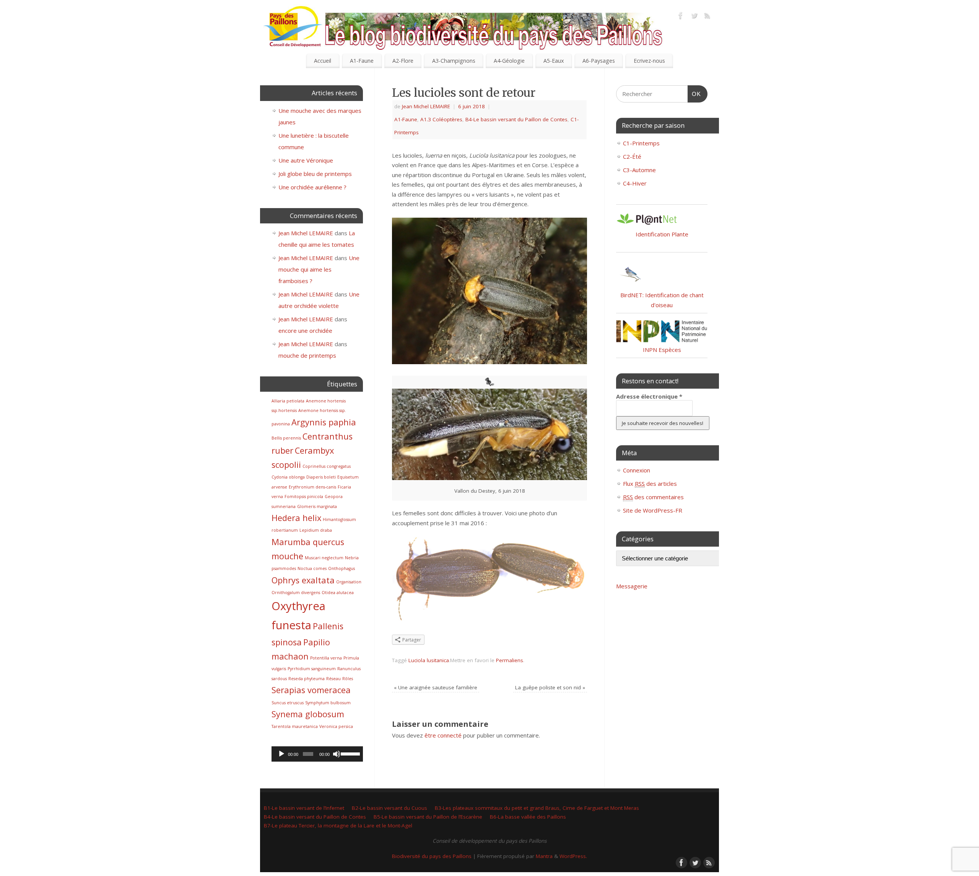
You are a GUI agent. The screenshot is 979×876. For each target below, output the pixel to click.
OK (694, 94)
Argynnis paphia (323, 422)
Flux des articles (650, 483)
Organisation (348, 582)
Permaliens (509, 660)
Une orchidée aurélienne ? (312, 187)
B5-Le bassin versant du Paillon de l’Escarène (428, 816)
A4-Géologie (509, 60)
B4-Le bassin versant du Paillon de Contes (516, 119)
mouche (287, 556)
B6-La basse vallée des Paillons (528, 816)
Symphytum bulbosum (328, 702)
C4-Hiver (635, 183)
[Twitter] (694, 17)
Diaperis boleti (321, 477)
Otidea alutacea (338, 592)
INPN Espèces (662, 349)
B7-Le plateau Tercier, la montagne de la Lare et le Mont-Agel (338, 825)
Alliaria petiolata (288, 401)
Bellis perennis (286, 438)
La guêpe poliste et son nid (550, 687)
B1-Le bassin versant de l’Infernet (304, 807)
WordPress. (573, 856)
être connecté (443, 735)
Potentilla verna (326, 658)
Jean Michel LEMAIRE (426, 106)
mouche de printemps (307, 355)
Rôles (347, 678)
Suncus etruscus (288, 702)
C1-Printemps (641, 143)
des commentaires (653, 497)
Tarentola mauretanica (295, 726)
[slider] (350, 753)
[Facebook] (680, 17)
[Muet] (336, 754)
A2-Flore (402, 60)
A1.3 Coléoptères (441, 119)
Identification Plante (662, 234)
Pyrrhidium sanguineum (312, 668)
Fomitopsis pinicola (304, 496)
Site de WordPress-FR (652, 510)
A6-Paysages (598, 60)
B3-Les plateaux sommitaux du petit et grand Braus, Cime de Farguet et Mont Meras (537, 807)
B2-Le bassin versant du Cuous (389, 807)
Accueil (322, 60)
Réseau (333, 678)
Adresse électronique (649, 396)
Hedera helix (296, 517)
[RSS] (707, 17)
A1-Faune (362, 60)
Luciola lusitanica (428, 660)
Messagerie (631, 586)
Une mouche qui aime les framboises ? (318, 269)
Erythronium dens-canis (312, 487)
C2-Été (632, 156)
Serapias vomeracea (311, 689)
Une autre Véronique (305, 160)
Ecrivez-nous (649, 60)
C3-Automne (639, 170)
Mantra (544, 856)
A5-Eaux (553, 60)
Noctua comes (312, 568)
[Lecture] (281, 754)
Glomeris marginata (317, 506)
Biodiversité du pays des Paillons (432, 856)
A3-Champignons (453, 60)
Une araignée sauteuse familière (435, 687)
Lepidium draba (315, 530)
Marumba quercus (308, 541)
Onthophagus (341, 568)
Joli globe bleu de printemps (315, 173)
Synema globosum (308, 714)
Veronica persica (336, 726)
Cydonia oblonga (288, 477)
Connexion (636, 470)
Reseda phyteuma (306, 678)
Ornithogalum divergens (296, 592)
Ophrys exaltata (303, 580)
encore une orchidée (305, 330)
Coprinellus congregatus (326, 466)
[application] (317, 754)
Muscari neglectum (324, 557)
